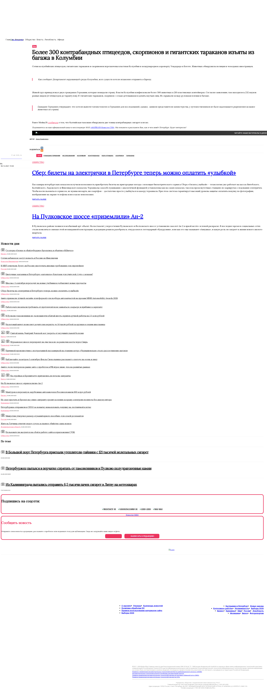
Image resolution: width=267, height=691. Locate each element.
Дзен (148, 509)
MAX (160, 509)
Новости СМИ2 (132, 515)
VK (115, 509)
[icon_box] (133, 345)
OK (136, 509)
